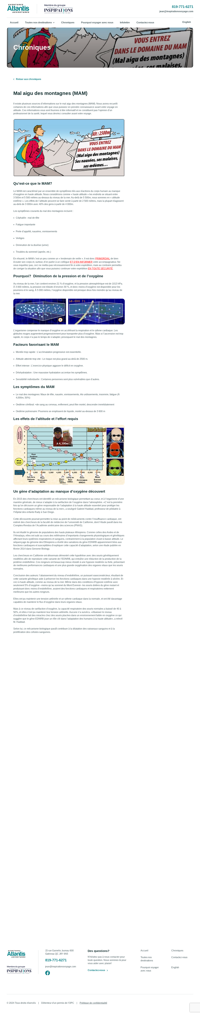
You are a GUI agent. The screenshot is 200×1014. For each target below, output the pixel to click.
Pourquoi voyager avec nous (97, 22)
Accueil (14, 22)
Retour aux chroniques (28, 79)
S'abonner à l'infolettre (160, 930)
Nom (143, 896)
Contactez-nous (145, 22)
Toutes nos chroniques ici (174, 758)
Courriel (104, 911)
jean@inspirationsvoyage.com (176, 11)
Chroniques (67, 22)
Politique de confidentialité (93, 1003)
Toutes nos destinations (38, 22)
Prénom (104, 896)
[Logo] (18, 8)
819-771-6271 (182, 7)
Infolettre (125, 22)
